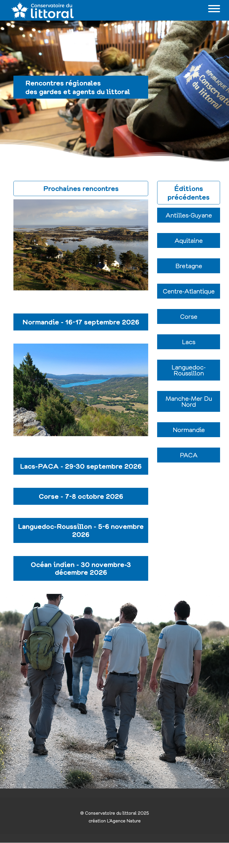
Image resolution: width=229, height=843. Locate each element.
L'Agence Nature (124, 821)
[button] (188, 215)
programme (80, 260)
